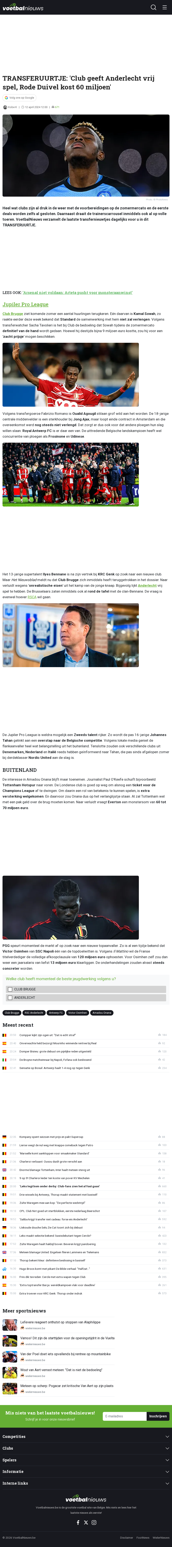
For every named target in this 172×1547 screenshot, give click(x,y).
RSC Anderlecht (34, 1012)
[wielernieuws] (86, 1498)
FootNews (143, 1537)
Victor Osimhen (77, 1012)
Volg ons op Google (21, 97)
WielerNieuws (161, 1537)
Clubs (8, 1448)
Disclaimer (126, 1537)
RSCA (32, 597)
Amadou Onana (102, 1012)
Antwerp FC (56, 1012)
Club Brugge (13, 314)
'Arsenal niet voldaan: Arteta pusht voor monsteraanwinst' (78, 292)
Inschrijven (158, 1416)
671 (57, 107)
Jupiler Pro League (25, 304)
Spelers (9, 1460)
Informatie (13, 1471)
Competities (14, 1436)
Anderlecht (147, 585)
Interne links (15, 1483)
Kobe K (12, 107)
